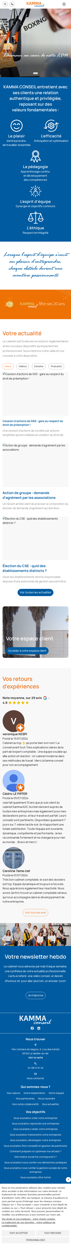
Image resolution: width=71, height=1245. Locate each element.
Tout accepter (18, 1233)
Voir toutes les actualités (35, 592)
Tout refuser (52, 1233)
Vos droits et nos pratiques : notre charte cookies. (29, 1219)
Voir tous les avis (35, 912)
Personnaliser (35, 1240)
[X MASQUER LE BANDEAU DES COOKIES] (68, 1180)
